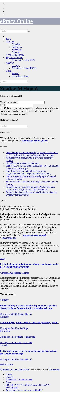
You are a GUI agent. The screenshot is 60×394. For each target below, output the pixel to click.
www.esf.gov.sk (9, 238)
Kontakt (15, 73)
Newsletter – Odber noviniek (19, 379)
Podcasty (16, 52)
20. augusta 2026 (8, 314)
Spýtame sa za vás (14, 57)
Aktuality (10, 41)
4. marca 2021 (7, 273)
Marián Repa (22, 328)
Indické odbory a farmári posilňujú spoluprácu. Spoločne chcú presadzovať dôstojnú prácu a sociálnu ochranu (32, 153)
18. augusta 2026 (8, 342)
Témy (8, 39)
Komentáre (17, 49)
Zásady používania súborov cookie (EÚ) (24, 390)
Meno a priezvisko (8, 102)
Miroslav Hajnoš (21, 273)
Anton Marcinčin (24, 342)
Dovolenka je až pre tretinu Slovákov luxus (26, 171)
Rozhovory (17, 47)
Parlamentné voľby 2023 (23, 60)
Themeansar (53, 369)
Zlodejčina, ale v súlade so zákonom (22, 163)
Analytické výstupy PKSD (24, 68)
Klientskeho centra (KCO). (35, 140)
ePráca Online (16, 21)
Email (2, 105)
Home (9, 374)
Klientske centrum (20, 76)
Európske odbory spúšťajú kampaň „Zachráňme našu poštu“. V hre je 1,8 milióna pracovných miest (30, 188)
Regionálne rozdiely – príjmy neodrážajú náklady (28, 173)
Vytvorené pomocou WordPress (15, 369)
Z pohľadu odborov (15, 55)
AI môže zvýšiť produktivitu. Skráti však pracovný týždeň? (29, 322)
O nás (8, 70)
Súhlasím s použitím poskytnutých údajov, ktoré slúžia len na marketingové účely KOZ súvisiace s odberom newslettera (29, 109)
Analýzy (10, 63)
